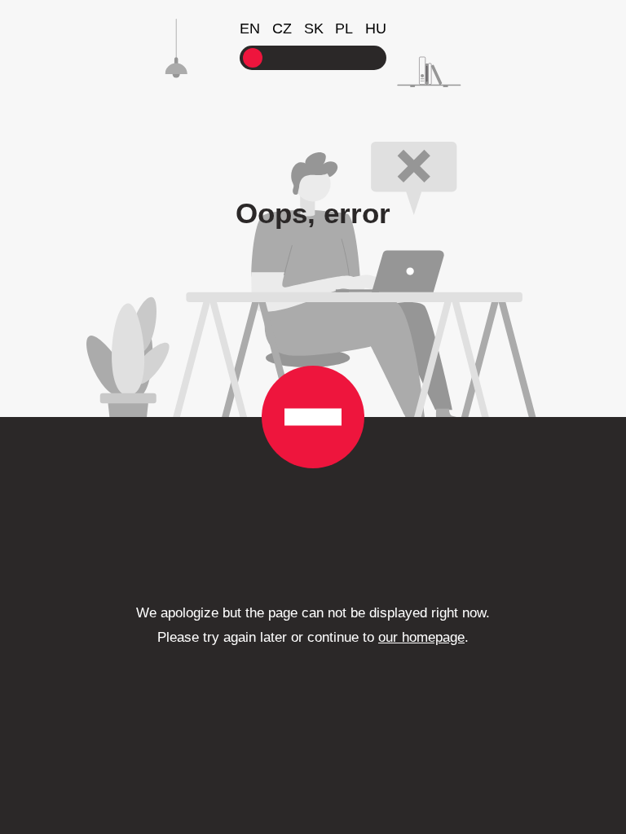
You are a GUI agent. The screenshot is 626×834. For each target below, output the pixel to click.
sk (314, 28)
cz (282, 28)
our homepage (421, 637)
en (250, 28)
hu (375, 28)
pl (344, 28)
